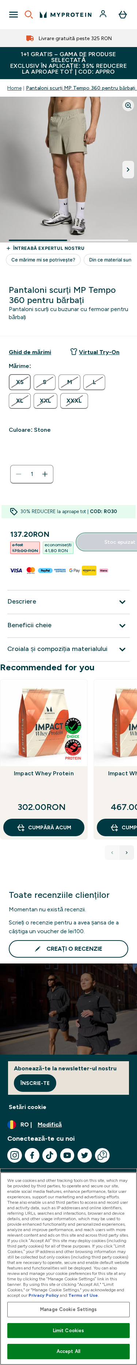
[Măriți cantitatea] (45, 474)
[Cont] (103, 14)
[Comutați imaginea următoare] (128, 169)
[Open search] (29, 14)
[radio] (20, 382)
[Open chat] (102, 1155)
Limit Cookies (68, 1330)
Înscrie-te (35, 1083)
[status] (32, 474)
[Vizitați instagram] (14, 1155)
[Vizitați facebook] (32, 1155)
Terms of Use (83, 1295)
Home (14, 88)
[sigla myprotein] (65, 14)
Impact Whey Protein (44, 773)
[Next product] (126, 852)
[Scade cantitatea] (19, 474)
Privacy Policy (43, 1295)
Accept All (68, 1351)
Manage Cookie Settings (68, 1309)
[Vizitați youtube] (67, 1155)
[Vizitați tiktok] (49, 1155)
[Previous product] (112, 852)
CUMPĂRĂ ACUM (49, 827)
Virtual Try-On (99, 352)
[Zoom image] (128, 105)
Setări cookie (27, 1107)
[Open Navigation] (13, 14)
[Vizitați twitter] (84, 1155)
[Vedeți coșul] (122, 14)
